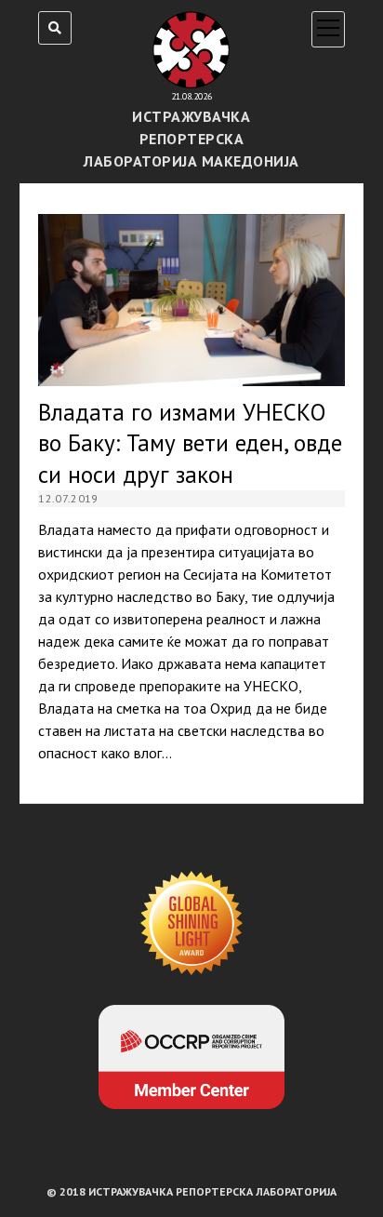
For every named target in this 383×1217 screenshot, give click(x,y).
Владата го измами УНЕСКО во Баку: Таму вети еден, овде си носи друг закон (191, 300)
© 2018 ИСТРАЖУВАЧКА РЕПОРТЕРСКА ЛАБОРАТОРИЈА (191, 1191)
